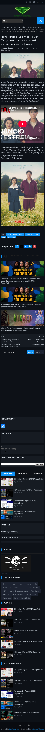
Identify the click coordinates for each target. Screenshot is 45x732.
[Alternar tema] (40, 2)
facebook (39, 352)
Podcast (12, 584)
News (9, 29)
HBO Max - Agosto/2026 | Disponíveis (28, 490)
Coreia (9, 27)
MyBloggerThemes (37, 729)
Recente (8, 473)
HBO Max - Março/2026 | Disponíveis (27, 652)
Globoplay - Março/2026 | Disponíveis (28, 641)
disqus (30, 352)
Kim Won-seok (34, 27)
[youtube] (30, 2)
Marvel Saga (7, 598)
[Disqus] (22, 384)
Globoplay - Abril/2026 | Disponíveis (27, 609)
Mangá (21, 584)
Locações (6, 594)
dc (36, 584)
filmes (5, 588)
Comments (37, 473)
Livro (22, 588)
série (15, 29)
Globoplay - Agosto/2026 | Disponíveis (28, 479)
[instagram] (24, 725)
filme (4, 584)
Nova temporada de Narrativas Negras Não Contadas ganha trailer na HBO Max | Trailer (21, 306)
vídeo (21, 29)
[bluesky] (34, 2)
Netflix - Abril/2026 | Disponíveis (26, 631)
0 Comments (5, 50)
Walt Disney (35, 591)
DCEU (4, 591)
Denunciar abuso (9, 537)
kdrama (24, 27)
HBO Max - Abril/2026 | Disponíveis (27, 620)
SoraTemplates (14, 729)
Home (3, 27)
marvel (29, 584)
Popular (22, 473)
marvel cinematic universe (19, 591)
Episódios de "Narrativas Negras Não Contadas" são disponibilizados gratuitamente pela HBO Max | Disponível (20, 281)
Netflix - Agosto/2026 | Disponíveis (27, 713)
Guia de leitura (18, 594)
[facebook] (23, 2)
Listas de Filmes (33, 588)
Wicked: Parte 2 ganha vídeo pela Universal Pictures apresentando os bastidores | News (20, 329)
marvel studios (31, 594)
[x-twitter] (26, 2)
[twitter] (20, 725)
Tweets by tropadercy (9, 531)
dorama (17, 27)
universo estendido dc (22, 598)
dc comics (14, 588)
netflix (3, 29)
